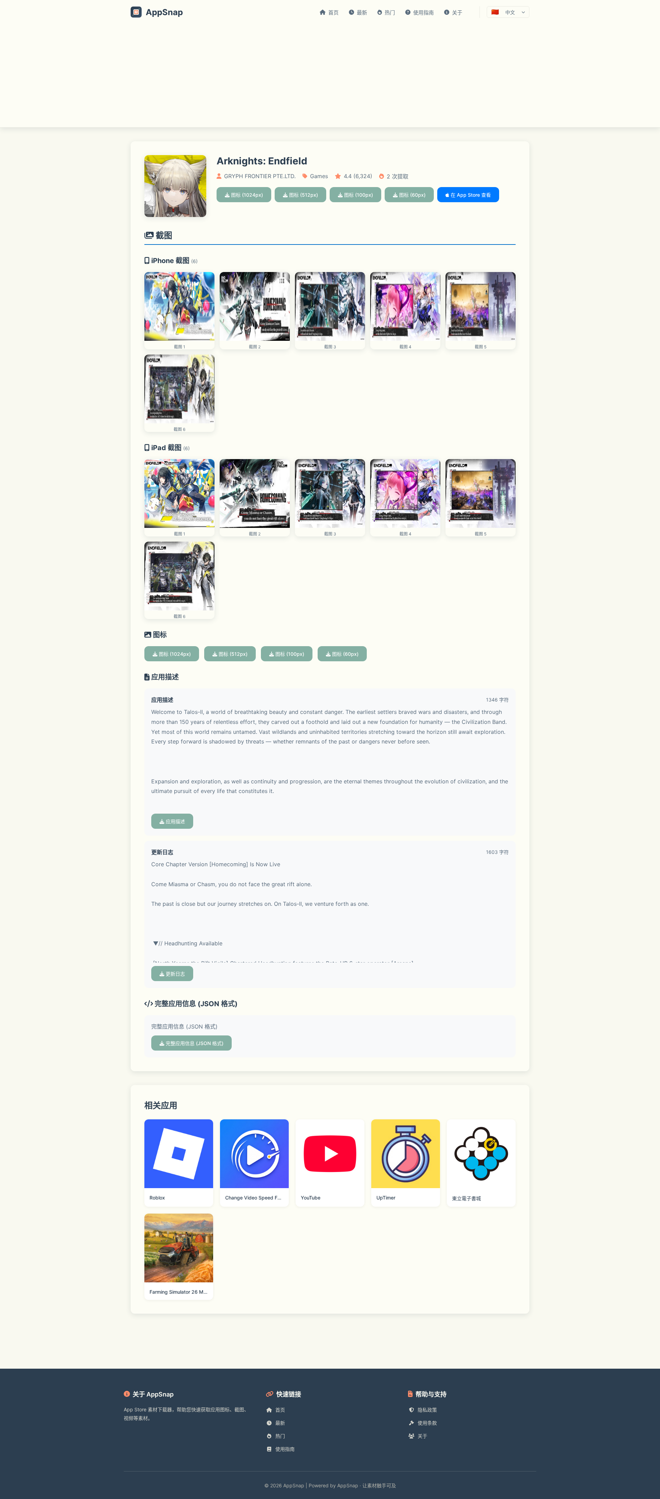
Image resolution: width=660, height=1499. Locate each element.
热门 (280, 1436)
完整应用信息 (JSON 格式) (193, 1043)
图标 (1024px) (246, 195)
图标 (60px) (412, 195)
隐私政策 (427, 1410)
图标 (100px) (358, 195)
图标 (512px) (303, 195)
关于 (422, 1436)
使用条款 (427, 1423)
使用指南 (285, 1449)
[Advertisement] (330, 76)
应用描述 (174, 821)
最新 (280, 1423)
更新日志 (174, 974)
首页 (280, 1410)
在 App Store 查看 (470, 195)
